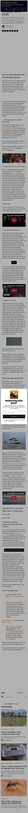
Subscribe (14, 416)
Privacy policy (11, 421)
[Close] (26, 390)
